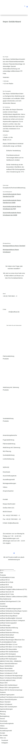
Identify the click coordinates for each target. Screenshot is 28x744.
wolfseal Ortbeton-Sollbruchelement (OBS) (13, 596)
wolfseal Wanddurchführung (9, 627)
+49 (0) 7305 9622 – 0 (10, 296)
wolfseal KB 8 (4, 584)
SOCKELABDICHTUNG (7, 680)
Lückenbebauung (8, 459)
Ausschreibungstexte (9, 476)
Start (1, 572)
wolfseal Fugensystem (7, 694)
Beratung (3, 711)
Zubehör (2, 604)
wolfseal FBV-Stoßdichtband (9, 651)
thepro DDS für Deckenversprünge (11, 690)
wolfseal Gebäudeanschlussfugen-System (13, 611)
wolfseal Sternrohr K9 (7, 592)
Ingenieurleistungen (6, 709)
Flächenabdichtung (8, 356)
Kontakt (2, 733)
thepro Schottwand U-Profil (8, 673)
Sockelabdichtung (8, 418)
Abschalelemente (5, 599)
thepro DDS (4, 683)
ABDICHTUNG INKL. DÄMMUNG (11, 661)
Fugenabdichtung (8, 440)
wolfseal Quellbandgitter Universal (11, 618)
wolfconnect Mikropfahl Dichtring (10, 656)
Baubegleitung (4, 716)
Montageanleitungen (9, 483)
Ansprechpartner (8, 491)
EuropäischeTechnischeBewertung (14, 188)
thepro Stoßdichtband (7, 666)
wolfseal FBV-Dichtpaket (8, 654)
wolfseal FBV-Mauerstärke (8, 649)
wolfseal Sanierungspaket (8, 623)
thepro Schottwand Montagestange (11, 675)
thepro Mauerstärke (6, 668)
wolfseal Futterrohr (6, 630)
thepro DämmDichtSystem (8, 699)
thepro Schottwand (6, 704)
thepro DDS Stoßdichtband (8, 685)
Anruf (4, 293)
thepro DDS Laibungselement (9, 687)
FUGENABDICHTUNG (7, 577)
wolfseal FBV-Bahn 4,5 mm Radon (11, 647)
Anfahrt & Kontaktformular (13, 546)
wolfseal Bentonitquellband (8, 616)
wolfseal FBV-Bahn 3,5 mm (8, 644)
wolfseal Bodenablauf (7, 635)
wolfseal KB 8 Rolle (6, 587)
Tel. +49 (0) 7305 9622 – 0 (11, 515)
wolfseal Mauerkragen (7, 637)
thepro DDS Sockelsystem (8, 706)
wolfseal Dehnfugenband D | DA (10, 601)
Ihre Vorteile (4, 735)
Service (2, 718)
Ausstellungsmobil (9, 479)
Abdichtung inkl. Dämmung (11, 387)
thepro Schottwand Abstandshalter (11, 678)
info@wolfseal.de (13, 523)
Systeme (3, 692)
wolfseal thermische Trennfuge (10, 613)
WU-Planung (7, 451)
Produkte (3, 575)
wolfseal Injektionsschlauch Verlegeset (12, 620)
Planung (2, 714)
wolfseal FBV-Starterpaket (8, 659)
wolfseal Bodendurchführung (9, 632)
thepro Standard (5, 702)
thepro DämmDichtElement (8, 663)
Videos (5, 487)
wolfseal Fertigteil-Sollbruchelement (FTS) (13, 589)
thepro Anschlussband (7, 671)
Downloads (6, 472)
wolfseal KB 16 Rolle (6, 582)
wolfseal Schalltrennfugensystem (10, 608)
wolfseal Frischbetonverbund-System (12, 697)
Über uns (3, 738)
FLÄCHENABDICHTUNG (8, 642)
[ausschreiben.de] (14, 239)
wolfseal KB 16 (5, 580)
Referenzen (4, 728)
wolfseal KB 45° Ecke (7, 594)
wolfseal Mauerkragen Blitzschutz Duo (12, 639)
